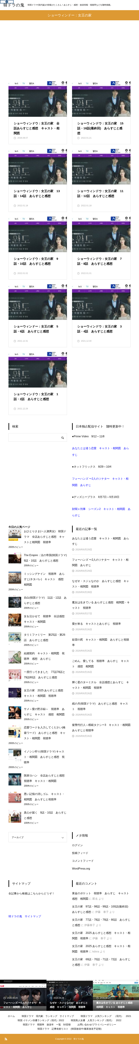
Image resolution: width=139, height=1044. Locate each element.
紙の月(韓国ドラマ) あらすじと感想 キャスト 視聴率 (100, 706)
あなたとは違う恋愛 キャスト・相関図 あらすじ (100, 541)
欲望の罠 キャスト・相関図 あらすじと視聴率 (100, 642)
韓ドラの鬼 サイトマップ (24, 916)
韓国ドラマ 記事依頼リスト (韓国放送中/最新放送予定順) (69, 1028)
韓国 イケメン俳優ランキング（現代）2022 (41, 1020)
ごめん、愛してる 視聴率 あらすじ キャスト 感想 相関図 (100, 664)
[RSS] (6, 1039)
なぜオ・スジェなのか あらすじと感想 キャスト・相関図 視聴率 (100, 584)
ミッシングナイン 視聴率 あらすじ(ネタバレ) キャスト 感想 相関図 (45, 579)
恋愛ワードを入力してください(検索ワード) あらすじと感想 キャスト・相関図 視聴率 (44, 733)
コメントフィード (83, 860)
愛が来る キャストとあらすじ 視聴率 (96, 623)
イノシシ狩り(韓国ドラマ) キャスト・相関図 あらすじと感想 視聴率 (44, 757)
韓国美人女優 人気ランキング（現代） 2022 (96, 1020)
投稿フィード (80, 853)
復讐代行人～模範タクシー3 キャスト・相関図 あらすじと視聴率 (101, 727)
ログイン (77, 845)
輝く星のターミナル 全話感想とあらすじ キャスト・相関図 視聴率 (100, 685)
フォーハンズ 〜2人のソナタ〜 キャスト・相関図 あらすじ (100, 562)
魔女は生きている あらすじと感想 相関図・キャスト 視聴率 (101, 605)
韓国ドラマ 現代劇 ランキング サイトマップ (48, 1016)
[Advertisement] (69, 56)
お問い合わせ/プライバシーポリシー (96, 1024)
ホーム (11, 1016)
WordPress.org (81, 868)
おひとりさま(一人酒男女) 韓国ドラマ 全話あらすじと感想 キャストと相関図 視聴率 (45, 537)
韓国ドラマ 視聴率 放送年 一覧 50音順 (47, 1024)
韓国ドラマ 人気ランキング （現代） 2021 (106, 1016)
